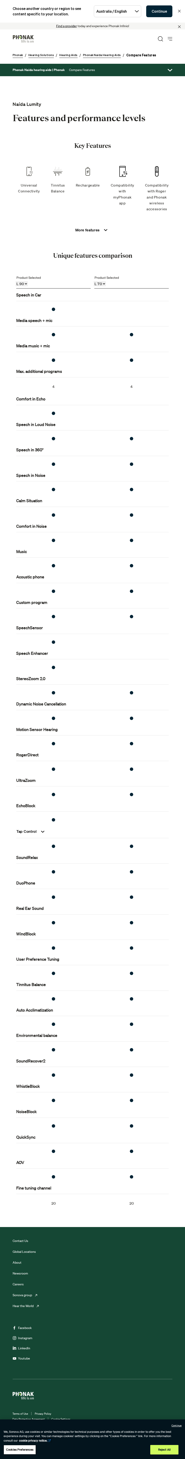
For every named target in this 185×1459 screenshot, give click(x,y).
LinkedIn (24, 1348)
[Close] (179, 27)
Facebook (25, 1328)
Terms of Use (20, 1414)
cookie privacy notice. (33, 1440)
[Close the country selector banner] (179, 11)
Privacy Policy (43, 1414)
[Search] (160, 39)
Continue (159, 11)
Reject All (164, 1450)
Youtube (24, 1358)
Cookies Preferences (19, 1450)
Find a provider (66, 26)
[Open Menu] (170, 39)
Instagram (25, 1338)
